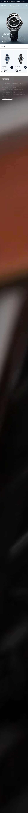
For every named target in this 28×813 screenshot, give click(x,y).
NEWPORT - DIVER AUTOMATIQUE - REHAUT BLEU (18, 69)
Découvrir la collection (7, 98)
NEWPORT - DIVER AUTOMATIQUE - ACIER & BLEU (4, 69)
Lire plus (4, 41)
